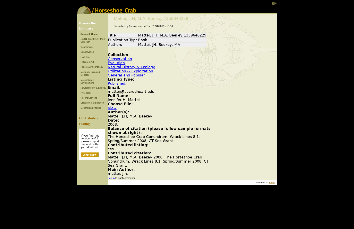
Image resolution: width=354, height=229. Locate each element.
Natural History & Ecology (131, 67)
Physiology (86, 93)
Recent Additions (89, 98)
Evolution (116, 63)
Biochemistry (87, 47)
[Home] (107, 13)
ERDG (272, 182)
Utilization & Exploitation (130, 71)
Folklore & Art (87, 62)
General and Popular (126, 75)
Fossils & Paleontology (92, 67)
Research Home (89, 34)
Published (116, 83)
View (112, 108)
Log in (111, 178)
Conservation (120, 59)
